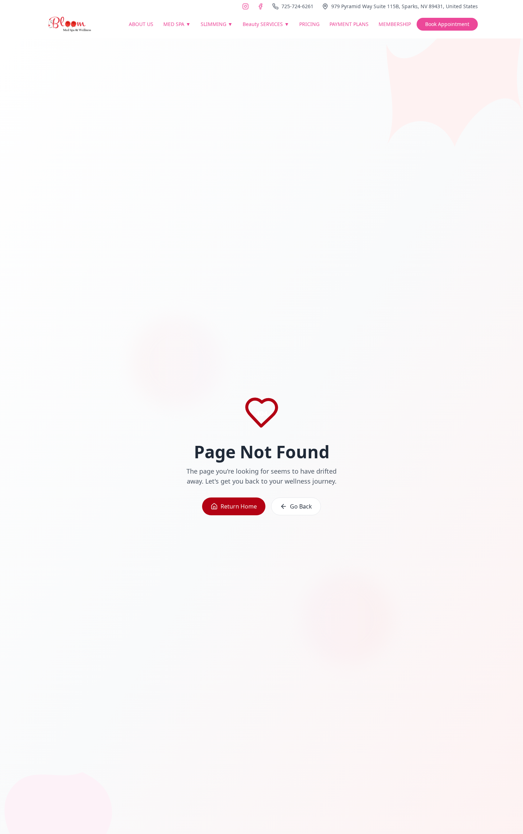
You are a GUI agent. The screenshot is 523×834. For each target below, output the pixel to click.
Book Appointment (447, 24)
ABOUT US (141, 24)
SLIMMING (217, 24)
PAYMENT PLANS (349, 24)
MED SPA (177, 24)
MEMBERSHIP (395, 24)
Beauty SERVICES (266, 24)
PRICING (309, 24)
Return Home (239, 506)
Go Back (301, 506)
